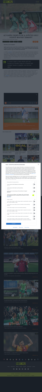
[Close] (39, 165)
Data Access (21, 227)
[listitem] (21, 182)
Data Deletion (15, 227)
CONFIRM (14, 223)
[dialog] (21, 196)
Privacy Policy (27, 227)
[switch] (33, 184)
